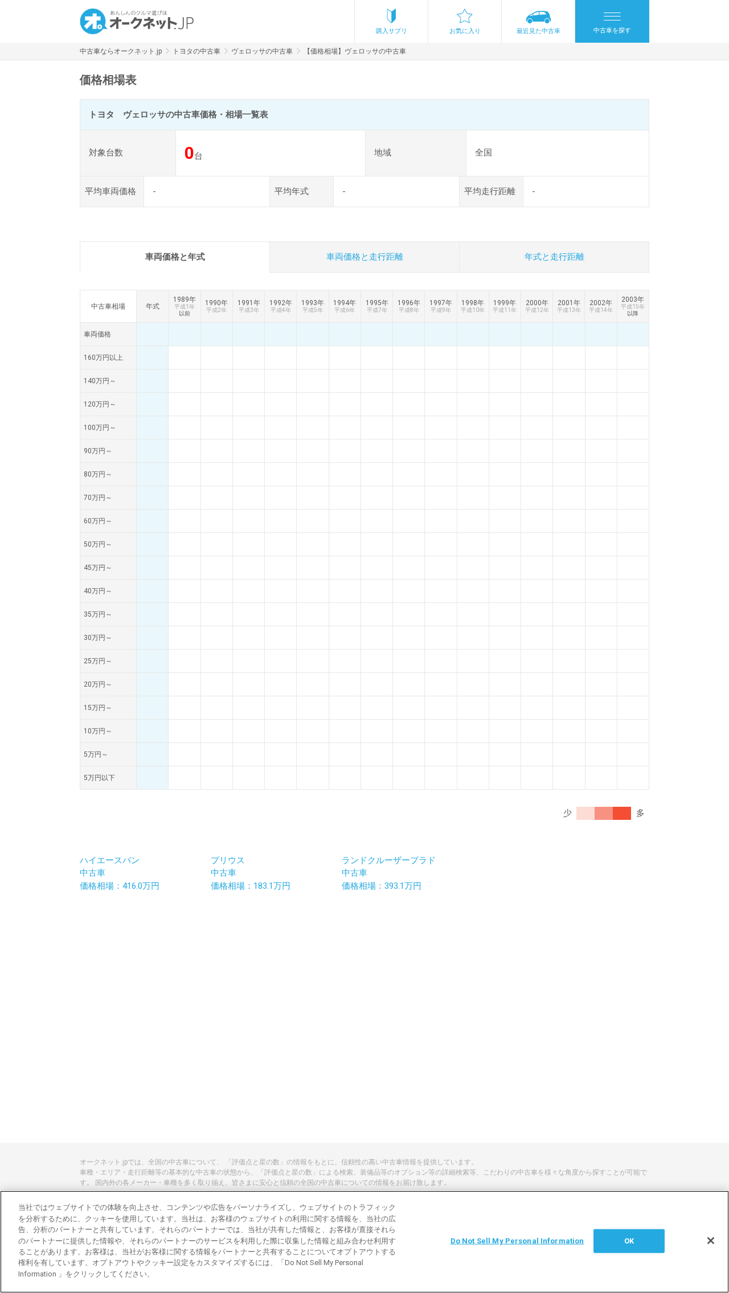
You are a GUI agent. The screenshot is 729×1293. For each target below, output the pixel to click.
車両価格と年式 (175, 257)
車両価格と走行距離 (364, 257)
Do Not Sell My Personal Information (517, 1241)
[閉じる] (710, 1240)
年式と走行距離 (554, 257)
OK (629, 1241)
